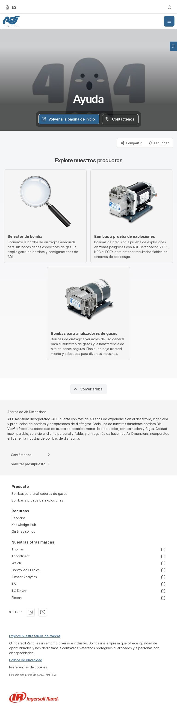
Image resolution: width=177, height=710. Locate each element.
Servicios (19, 518)
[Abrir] (169, 21)
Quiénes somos (23, 531)
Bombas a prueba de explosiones (37, 500)
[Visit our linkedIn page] (30, 612)
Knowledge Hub (24, 525)
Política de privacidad (25, 660)
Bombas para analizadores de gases (39, 493)
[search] (169, 7)
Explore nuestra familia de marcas (34, 636)
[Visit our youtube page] (42, 612)
